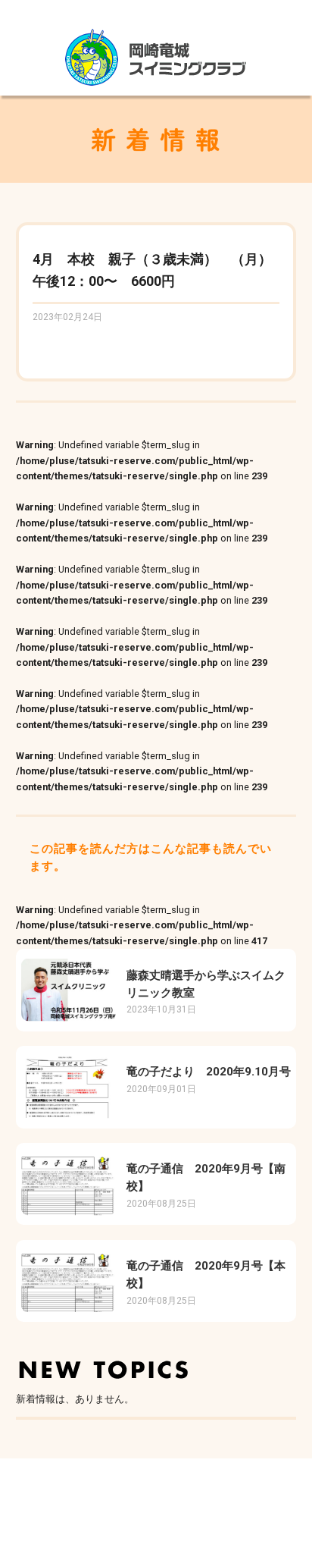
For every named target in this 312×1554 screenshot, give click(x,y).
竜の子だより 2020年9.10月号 (208, 1071)
